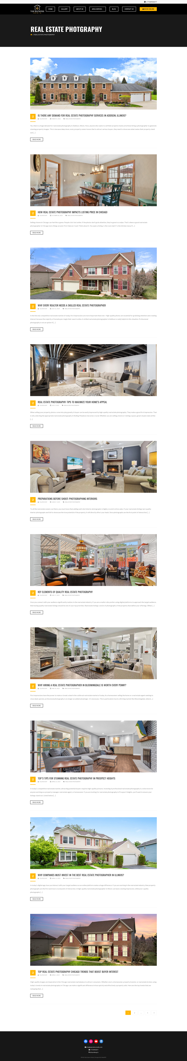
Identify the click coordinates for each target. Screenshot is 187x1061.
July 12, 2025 (56, 308)
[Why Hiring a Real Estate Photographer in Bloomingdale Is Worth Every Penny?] (93, 653)
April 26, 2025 (56, 781)
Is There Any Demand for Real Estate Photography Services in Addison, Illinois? (82, 115)
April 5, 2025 (56, 975)
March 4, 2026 (56, 119)
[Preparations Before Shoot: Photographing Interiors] (93, 467)
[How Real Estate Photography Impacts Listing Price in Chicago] (93, 180)
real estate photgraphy (73, 119)
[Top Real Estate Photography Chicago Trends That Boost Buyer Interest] (93, 940)
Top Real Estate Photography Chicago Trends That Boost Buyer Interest (78, 972)
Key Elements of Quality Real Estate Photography (65, 592)
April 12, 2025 (56, 878)
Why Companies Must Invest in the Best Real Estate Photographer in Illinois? (81, 875)
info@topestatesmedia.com (94, 1047)
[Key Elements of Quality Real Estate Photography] (93, 560)
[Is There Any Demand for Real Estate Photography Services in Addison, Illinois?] (93, 84)
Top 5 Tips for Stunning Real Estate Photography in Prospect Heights (76, 778)
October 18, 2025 (57, 215)
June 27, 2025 (56, 502)
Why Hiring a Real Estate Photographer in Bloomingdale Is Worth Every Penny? (82, 685)
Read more (37, 139)
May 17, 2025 (56, 595)
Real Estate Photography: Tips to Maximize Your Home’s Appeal (72, 402)
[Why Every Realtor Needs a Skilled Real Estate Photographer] (93, 273)
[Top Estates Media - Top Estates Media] (37, 9)
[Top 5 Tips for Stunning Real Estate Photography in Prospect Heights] (93, 746)
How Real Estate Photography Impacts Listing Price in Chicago (72, 212)
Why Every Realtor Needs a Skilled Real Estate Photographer (72, 305)
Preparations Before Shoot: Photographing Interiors (67, 499)
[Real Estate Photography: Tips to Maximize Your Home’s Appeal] (93, 370)
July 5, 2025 (55, 405)
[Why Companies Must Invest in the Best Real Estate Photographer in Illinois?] (93, 843)
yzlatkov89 (43, 119)
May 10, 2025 (56, 688)
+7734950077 (151, 2)
